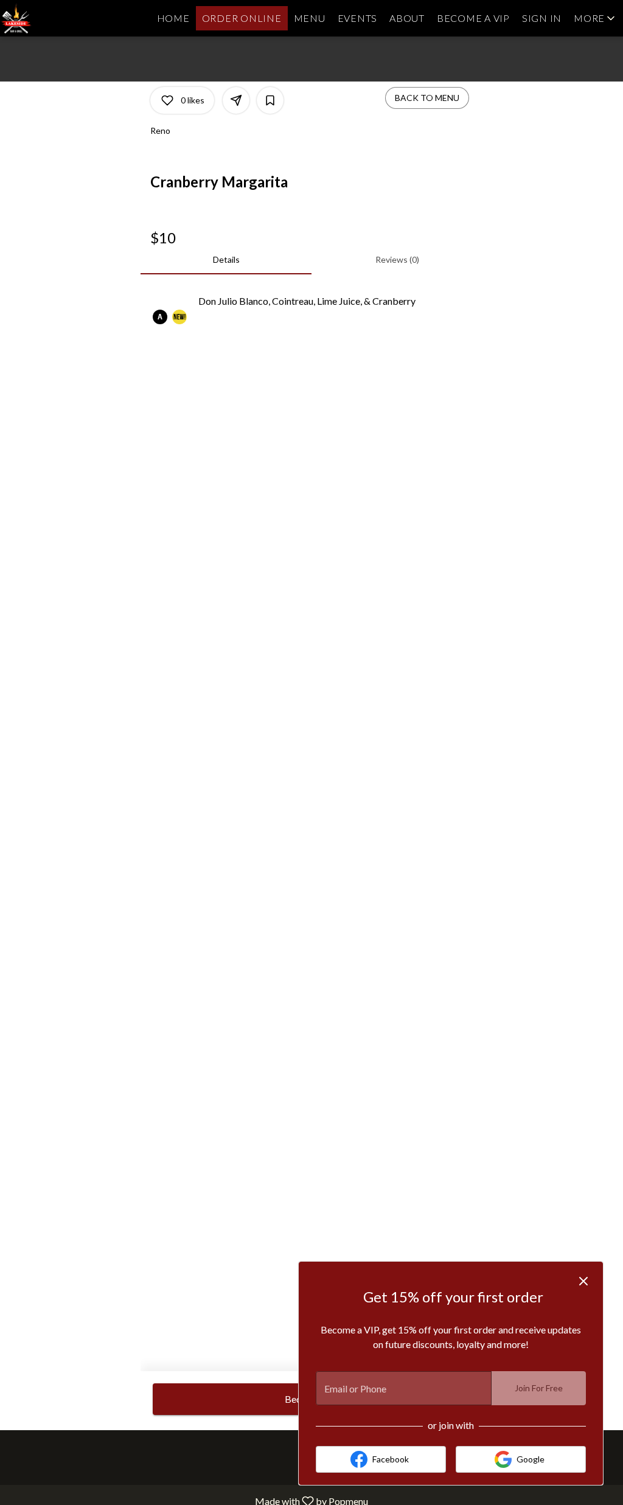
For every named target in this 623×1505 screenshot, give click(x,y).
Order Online (242, 18)
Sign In (542, 18)
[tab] (226, 259)
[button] (595, 18)
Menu (309, 18)
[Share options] (236, 100)
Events (358, 18)
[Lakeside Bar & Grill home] (55, 18)
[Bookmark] (270, 100)
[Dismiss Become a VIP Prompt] (583, 1281)
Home (173, 18)
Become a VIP (473, 18)
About (407, 18)
